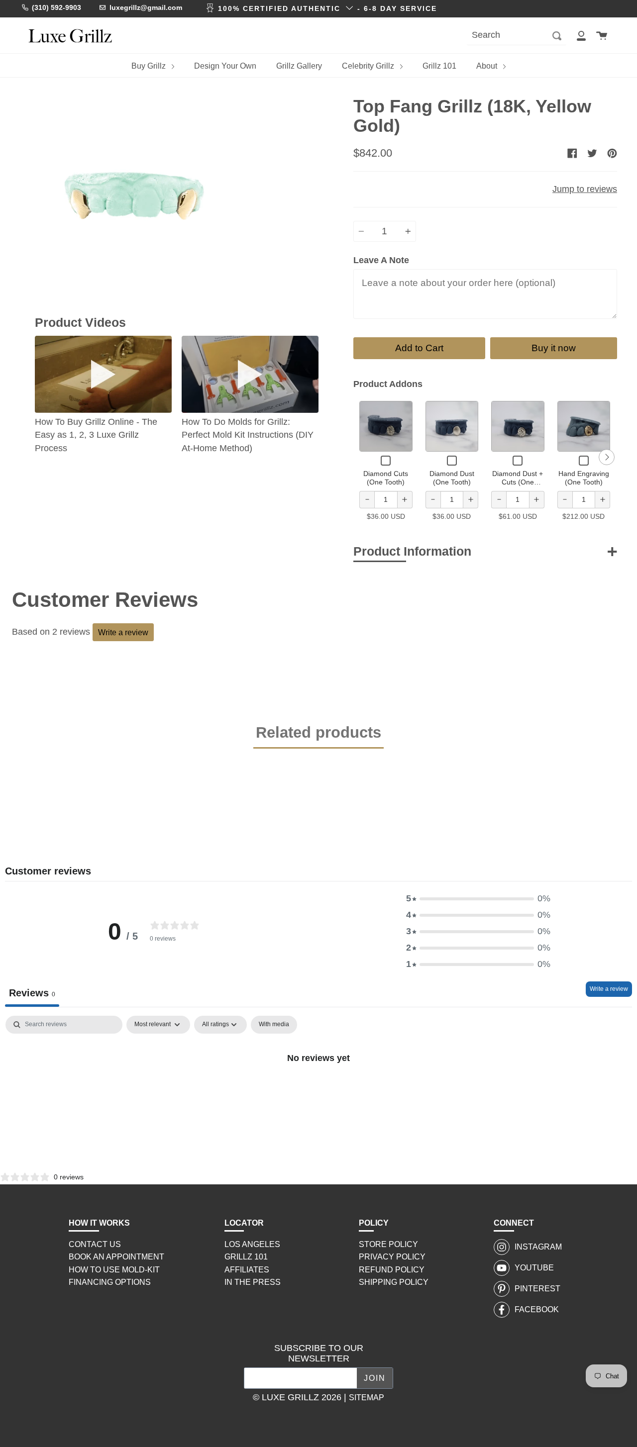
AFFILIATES (246, 1269)
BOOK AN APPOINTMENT (116, 1257)
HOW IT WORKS (99, 1223)
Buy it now (553, 348)
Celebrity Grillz (369, 66)
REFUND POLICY (392, 1269)
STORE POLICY (388, 1244)
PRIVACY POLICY (392, 1257)
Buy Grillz (149, 66)
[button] (478, 898)
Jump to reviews (584, 189)
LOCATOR (244, 1223)
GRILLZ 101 (246, 1257)
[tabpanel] (318, 1091)
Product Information (412, 551)
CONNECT (514, 1223)
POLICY (374, 1223)
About (487, 66)
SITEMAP (366, 1397)
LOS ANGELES (252, 1244)
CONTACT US (95, 1244)
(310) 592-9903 (56, 7)
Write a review (123, 632)
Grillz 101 (439, 66)
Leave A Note (381, 260)
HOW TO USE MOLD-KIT (114, 1269)
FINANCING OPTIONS (110, 1282)
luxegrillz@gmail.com (145, 7)
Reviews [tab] (32, 992)
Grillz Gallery (299, 66)
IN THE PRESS (252, 1282)
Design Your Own (225, 66)
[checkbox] (274, 1025)
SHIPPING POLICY (393, 1282)
